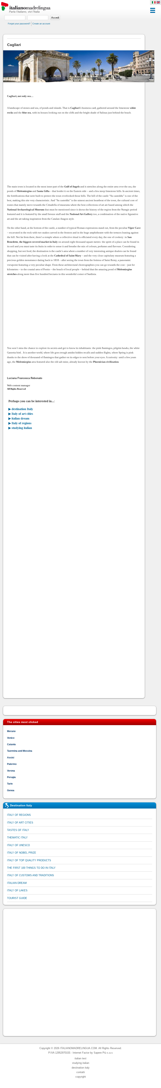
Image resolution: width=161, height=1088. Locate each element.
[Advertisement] (74, 149)
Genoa (10, 790)
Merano (11, 731)
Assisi (10, 757)
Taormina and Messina (19, 751)
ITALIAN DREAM (17, 882)
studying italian (80, 1062)
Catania (11, 744)
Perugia (11, 777)
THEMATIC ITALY (17, 837)
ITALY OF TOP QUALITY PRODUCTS (29, 860)
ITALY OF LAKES (17, 890)
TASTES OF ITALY (18, 830)
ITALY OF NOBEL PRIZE (21, 852)
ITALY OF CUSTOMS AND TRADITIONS (30, 875)
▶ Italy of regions (19, 423)
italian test (80, 1058)
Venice (11, 738)
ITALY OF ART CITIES (20, 822)
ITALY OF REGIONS (19, 814)
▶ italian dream (18, 418)
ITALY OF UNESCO (18, 845)
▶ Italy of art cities (20, 413)
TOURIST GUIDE (17, 898)
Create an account (41, 23)
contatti (80, 1072)
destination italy (81, 1067)
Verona (11, 770)
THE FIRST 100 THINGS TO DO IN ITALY (31, 867)
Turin (10, 783)
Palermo (11, 764)
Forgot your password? (19, 23)
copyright (80, 1076)
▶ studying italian (20, 428)
